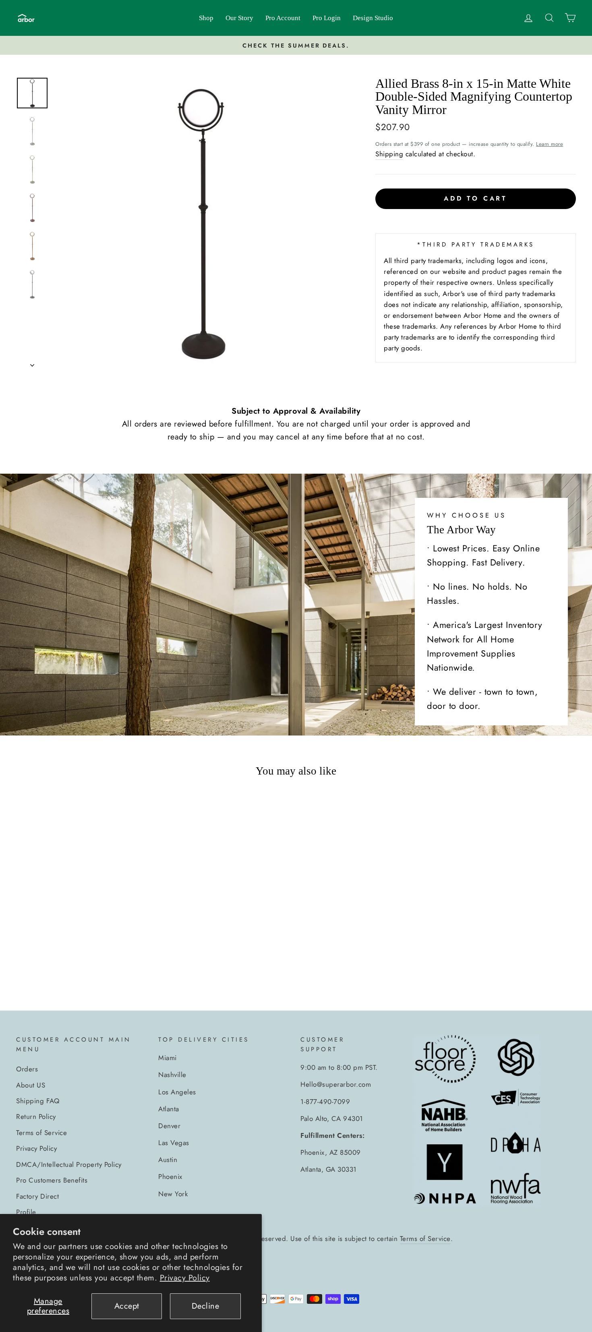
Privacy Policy (185, 1278)
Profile (26, 1212)
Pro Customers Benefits (51, 1180)
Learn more (549, 144)
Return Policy (36, 1116)
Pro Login (327, 18)
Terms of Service (41, 1132)
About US (30, 1085)
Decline (205, 1306)
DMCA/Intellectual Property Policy (69, 1164)
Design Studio (373, 18)
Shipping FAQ (37, 1101)
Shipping (389, 154)
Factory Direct (37, 1196)
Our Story (239, 18)
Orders (27, 1069)
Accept (126, 1306)
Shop (206, 18)
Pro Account (282, 18)
